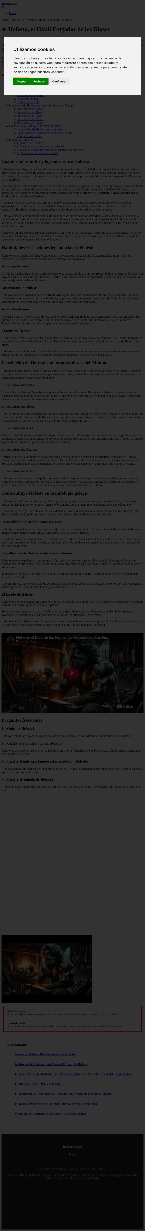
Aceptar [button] (21, 81)
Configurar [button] (59, 81)
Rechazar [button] (39, 81)
